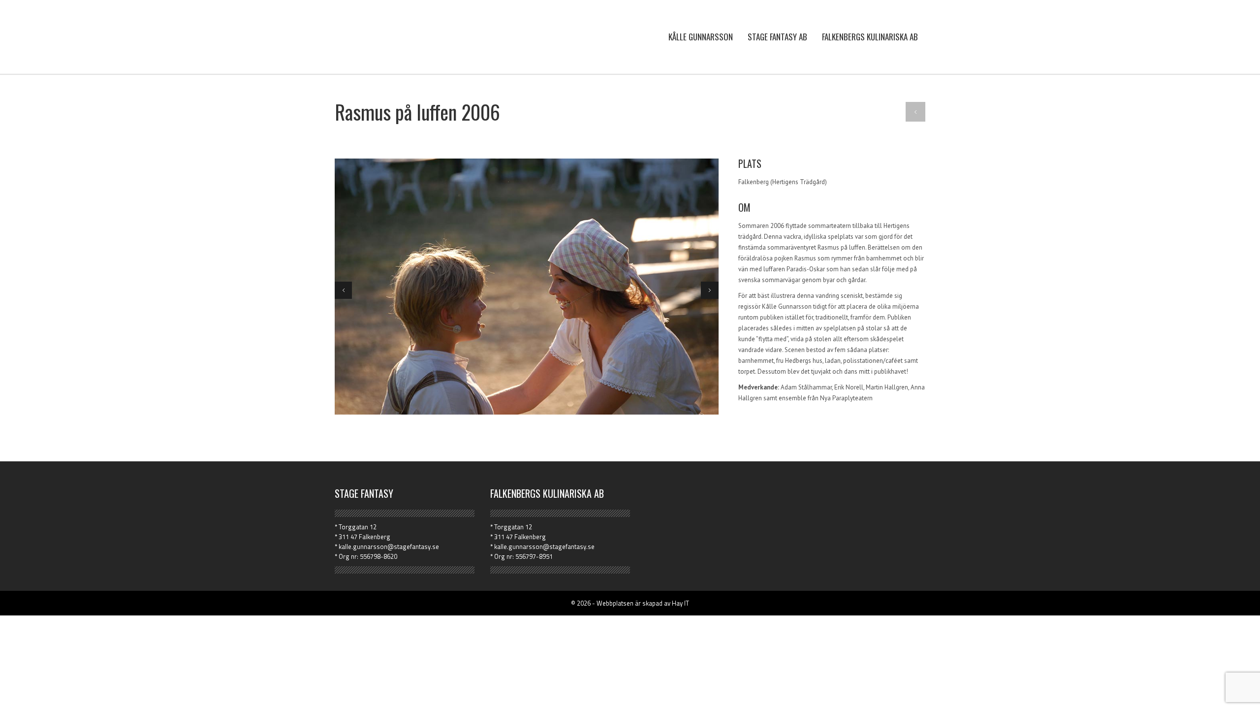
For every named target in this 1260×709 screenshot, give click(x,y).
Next (710, 290)
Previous (343, 290)
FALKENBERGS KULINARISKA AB (870, 37)
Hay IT (680, 603)
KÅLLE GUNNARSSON (700, 37)
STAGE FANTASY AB (777, 37)
